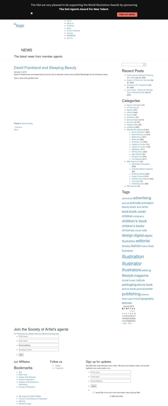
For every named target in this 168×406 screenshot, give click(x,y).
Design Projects (138, 176)
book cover (137, 211)
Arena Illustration (138, 132)
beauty (125, 207)
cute (144, 230)
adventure (127, 198)
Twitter (58, 365)
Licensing (135, 181)
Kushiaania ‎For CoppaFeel (137, 85)
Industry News (132, 124)
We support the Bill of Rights (30, 396)
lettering (146, 270)
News (69, 28)
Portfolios (70, 25)
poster (149, 288)
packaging (129, 284)
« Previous (18, 127)
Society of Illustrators (27, 387)
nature (140, 280)
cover (138, 230)
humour (127, 250)
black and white (139, 207)
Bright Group (137, 137)
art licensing (131, 107)
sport (131, 298)
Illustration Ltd (137, 142)
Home (69, 21)
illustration (133, 256)
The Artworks (137, 159)
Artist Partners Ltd (139, 134)
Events (129, 115)
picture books (129, 288)
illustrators (131, 270)
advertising (142, 197)
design (128, 235)
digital (139, 235)
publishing (131, 127)
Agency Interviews (134, 105)
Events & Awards (73, 30)
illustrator (130, 122)
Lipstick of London (139, 144)
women (127, 302)
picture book (145, 284)
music (132, 280)
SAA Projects (132, 161)
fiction (145, 246)
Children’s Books (138, 174)
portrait (141, 288)
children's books (133, 226)
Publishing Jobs (138, 183)
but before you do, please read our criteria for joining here (36, 333)
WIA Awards (131, 186)
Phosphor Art (137, 156)
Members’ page (25, 403)
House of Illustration (26, 379)
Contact (70, 33)
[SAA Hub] (19, 24)
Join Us (70, 38)
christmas (128, 230)
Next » (16, 129)
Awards (130, 110)
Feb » (130, 323)
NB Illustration (137, 151)
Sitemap (22, 401)
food (150, 246)
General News (27, 123)
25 (123, 321)
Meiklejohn (136, 149)
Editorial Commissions (140, 178)
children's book (134, 220)
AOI (20, 372)
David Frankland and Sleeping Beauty (45, 67)
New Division (137, 154)
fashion (136, 245)
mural (125, 280)
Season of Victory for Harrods (138, 80)
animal (125, 203)
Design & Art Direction (27, 377)
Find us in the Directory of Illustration (33, 398)
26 (125, 321)
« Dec (124, 323)
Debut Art (135, 139)
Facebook (59, 368)
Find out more (127, 14)
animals (135, 202)
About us (70, 23)
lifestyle (127, 275)
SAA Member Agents (135, 129)
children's (138, 216)
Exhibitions (131, 117)
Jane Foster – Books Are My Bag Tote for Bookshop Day (140, 91)
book (125, 211)
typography (147, 298)
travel (137, 298)
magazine (141, 275)
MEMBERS (71, 35)
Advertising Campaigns (141, 164)
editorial (130, 112)
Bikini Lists (23, 374)
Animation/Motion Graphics (142, 169)
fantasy (126, 246)
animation (147, 203)
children (127, 216)
